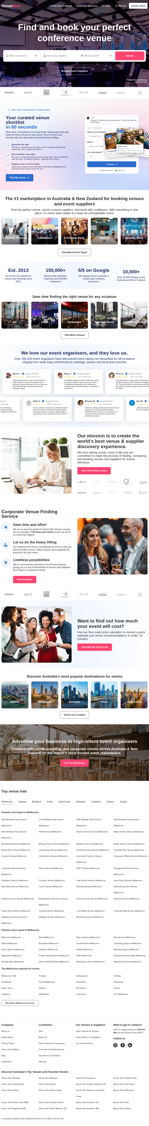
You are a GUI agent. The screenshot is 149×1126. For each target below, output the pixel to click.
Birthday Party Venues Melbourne (54, 844)
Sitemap (42, 1061)
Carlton (42, 988)
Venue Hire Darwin (47, 1084)
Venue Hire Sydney (122, 1108)
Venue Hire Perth (121, 1102)
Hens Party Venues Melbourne (128, 880)
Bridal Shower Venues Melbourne (129, 844)
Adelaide (80, 801)
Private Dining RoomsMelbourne (54, 955)
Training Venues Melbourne (51, 911)
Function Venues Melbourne (52, 880)
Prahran (42, 976)
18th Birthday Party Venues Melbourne (13, 822)
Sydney (22, 801)
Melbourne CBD (8, 976)
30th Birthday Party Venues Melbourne (88, 822)
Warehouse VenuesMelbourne (90, 961)
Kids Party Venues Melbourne (15, 886)
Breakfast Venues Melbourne (89, 844)
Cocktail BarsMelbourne (87, 943)
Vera (41, 1031)
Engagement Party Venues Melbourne (126, 871)
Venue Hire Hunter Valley (50, 1090)
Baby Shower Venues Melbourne (129, 832)
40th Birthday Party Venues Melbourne (126, 822)
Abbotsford (44, 994)
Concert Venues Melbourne (14, 856)
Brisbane (36, 801)
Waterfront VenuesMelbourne (127, 961)
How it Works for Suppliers (88, 1037)
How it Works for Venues (87, 1031)
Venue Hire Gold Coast (123, 1084)
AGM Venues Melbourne (50, 832)
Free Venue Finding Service (51, 1049)
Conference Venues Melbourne (53, 856)
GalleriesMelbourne (48, 949)
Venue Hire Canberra (85, 1078)
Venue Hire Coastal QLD (12, 1084)
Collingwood (82, 976)
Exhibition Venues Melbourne (14, 880)
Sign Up (122, 6)
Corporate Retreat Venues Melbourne (13, 871)
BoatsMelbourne (9, 943)
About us (5, 1031)
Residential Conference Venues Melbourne (53, 902)
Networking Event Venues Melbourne (125, 889)
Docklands (118, 982)
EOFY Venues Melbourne (88, 868)
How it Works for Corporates (52, 1043)
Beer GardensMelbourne (88, 937)
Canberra (96, 801)
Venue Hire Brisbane (48, 1078)
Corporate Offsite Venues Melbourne (131, 856)
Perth (50, 801)
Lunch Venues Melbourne (50, 886)
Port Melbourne (121, 994)
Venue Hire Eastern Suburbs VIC (91, 1084)
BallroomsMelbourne (11, 937)
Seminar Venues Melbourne (126, 899)
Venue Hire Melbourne (123, 1090)
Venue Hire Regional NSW (13, 1108)
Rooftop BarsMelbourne (12, 961)
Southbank (6, 982)
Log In (108, 6)
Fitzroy (117, 988)
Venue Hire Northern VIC (87, 1102)
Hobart (123, 801)
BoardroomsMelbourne (125, 937)
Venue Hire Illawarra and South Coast (90, 1093)
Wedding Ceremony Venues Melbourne (14, 920)
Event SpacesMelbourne (13, 949)
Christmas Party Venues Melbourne (92, 850)
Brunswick (81, 988)
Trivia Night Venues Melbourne (90, 911)
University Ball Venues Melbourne (129, 911)
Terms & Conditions (10, 1049)
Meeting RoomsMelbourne (126, 949)
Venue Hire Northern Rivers (51, 1102)
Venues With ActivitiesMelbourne (54, 961)
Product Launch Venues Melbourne (17, 899)
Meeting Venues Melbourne (89, 886)
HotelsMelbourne (84, 949)
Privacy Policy (7, 1043)
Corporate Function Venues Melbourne (89, 859)
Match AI (43, 1037)
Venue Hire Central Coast (125, 1078)
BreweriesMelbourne (48, 943)
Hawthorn (5, 994)
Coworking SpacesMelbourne (127, 943)
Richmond (81, 982)
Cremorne (81, 994)
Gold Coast (64, 801)
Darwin (110, 801)
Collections (6, 1061)
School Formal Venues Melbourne (92, 899)
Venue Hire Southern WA (87, 1108)
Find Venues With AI (62, 6)
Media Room (7, 1037)
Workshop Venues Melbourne (90, 917)
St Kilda (117, 976)
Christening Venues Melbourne (53, 850)
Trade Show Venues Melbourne (15, 911)
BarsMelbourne (46, 937)
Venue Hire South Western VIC (53, 1108)
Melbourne (7, 801)
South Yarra (6, 988)
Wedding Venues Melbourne (52, 917)
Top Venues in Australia (49, 1055)
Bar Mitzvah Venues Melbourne (15, 844)
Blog (3, 1055)
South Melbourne (47, 982)
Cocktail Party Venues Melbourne (129, 850)
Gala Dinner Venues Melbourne (90, 880)
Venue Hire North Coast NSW (15, 1102)
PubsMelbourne (84, 955)
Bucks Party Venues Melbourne (15, 850)
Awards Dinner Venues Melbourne (92, 832)
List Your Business (88, 6)
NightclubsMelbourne (11, 955)
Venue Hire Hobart (9, 1090)
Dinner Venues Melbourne (51, 868)
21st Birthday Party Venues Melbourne (51, 822)
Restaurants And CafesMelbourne (130, 955)
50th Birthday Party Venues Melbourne (13, 835)
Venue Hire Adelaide (10, 1078)
